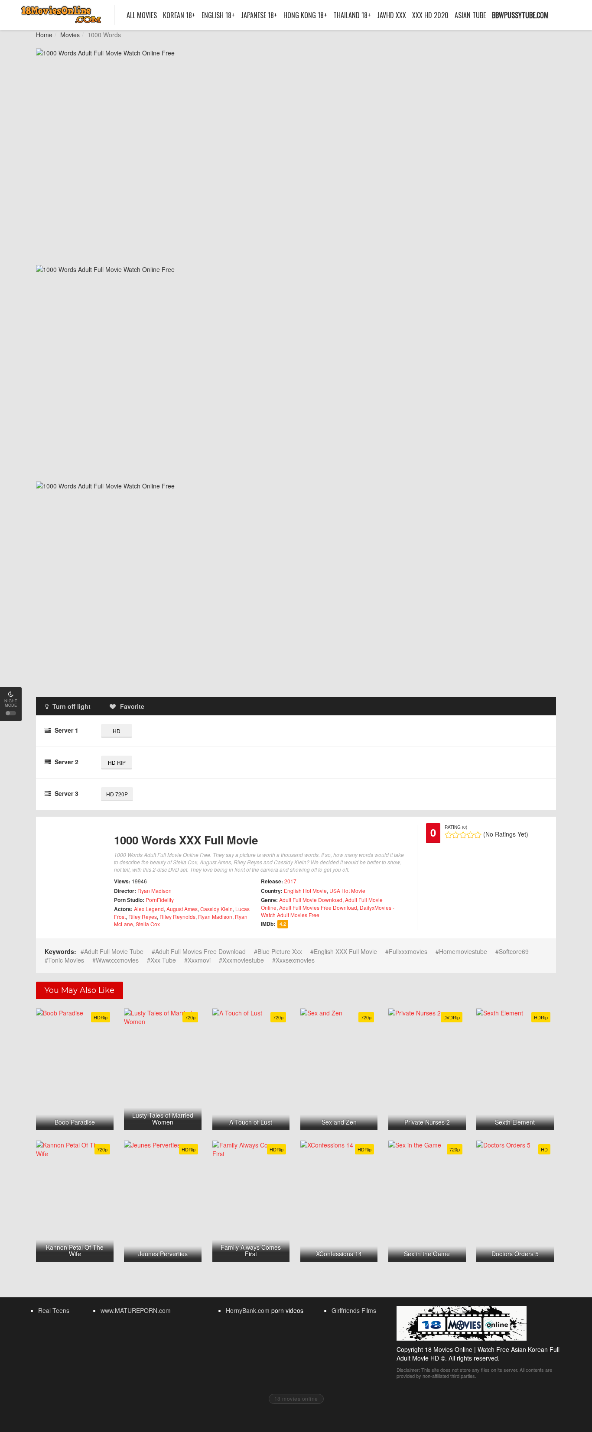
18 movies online (296, 1398)
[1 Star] (448, 834)
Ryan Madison (154, 890)
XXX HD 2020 (430, 15)
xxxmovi (199, 960)
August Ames (182, 908)
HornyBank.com (248, 1310)
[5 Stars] (477, 834)
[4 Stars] (470, 834)
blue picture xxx (279, 951)
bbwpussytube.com (520, 15)
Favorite (132, 706)
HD (116, 730)
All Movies (142, 15)
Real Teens (53, 1310)
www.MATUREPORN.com (136, 1310)
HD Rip (117, 762)
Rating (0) (456, 827)
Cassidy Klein (216, 908)
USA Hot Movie (347, 890)
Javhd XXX (391, 15)
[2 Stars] (455, 834)
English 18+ (218, 15)
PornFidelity (160, 899)
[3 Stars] (463, 834)
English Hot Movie (305, 890)
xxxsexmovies (295, 960)
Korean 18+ (179, 15)
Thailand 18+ (352, 15)
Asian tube (470, 15)
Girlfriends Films (354, 1310)
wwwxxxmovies (117, 960)
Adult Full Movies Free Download (318, 907)
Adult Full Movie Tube (113, 951)
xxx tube (163, 960)
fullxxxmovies (408, 951)
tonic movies (66, 960)
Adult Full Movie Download (310, 899)
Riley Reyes (142, 916)
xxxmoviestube (243, 960)
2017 (290, 881)
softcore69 (514, 951)
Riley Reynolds (177, 916)
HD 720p (117, 794)
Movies (70, 34)
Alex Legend (149, 908)
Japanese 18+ (259, 15)
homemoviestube (463, 951)
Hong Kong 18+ (305, 15)
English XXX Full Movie (345, 951)
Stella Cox (148, 924)
